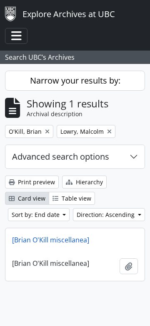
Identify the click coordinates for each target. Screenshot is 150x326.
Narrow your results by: (75, 80)
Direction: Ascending (106, 215)
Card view (30, 198)
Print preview (35, 182)
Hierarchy (88, 182)
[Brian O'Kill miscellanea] (50, 239)
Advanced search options (60, 156)
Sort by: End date (36, 215)
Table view (75, 198)
